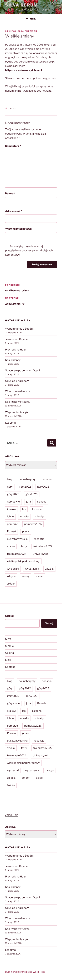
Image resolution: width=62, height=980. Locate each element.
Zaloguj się (11, 814)
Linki (8, 659)
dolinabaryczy (27, 479)
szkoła (11, 546)
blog (13, 109)
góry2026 (31, 494)
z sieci (39, 576)
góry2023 (43, 486)
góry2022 (25, 486)
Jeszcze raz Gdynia (16, 339)
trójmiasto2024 (16, 553)
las (24, 509)
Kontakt (10, 666)
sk (35, 31)
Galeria (9, 652)
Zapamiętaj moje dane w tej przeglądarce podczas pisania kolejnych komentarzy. (29, 250)
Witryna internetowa (18, 228)
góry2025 (13, 494)
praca (25, 531)
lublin (10, 516)
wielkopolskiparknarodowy (23, 561)
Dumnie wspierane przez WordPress (25, 971)
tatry (24, 546)
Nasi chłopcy (12, 360)
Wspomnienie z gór (17, 412)
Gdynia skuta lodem (17, 380)
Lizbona (37, 509)
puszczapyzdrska (17, 539)
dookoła (46, 479)
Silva (8, 638)
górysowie (13, 501)
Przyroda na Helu (15, 349)
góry (10, 486)
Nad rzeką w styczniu (17, 401)
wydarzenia (32, 568)
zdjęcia (11, 576)
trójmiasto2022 (42, 546)
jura (28, 501)
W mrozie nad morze (17, 391)
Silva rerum (21, 5)
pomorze (12, 524)
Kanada (41, 501)
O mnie (9, 646)
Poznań (11, 531)
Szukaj (9, 615)
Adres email (13, 211)
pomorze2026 (33, 524)
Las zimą (10, 422)
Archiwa (10, 826)
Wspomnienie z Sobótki (19, 328)
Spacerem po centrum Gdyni (22, 370)
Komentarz (13, 146)
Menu (33, 18)
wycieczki (13, 568)
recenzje (39, 539)
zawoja (49, 568)
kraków (11, 509)
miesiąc (39, 516)
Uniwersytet (40, 553)
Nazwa (10, 193)
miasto (24, 516)
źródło (11, 583)
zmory (25, 576)
